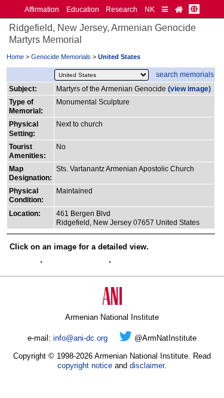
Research (121, 9)
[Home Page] (179, 9)
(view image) (189, 88)
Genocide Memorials (61, 56)
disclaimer (147, 365)
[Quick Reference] (165, 9)
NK (150, 9)
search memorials (185, 74)
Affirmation (41, 9)
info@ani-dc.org (80, 338)
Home (15, 56)
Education (82, 9)
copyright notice (84, 365)
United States (119, 56)
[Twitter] (125, 338)
